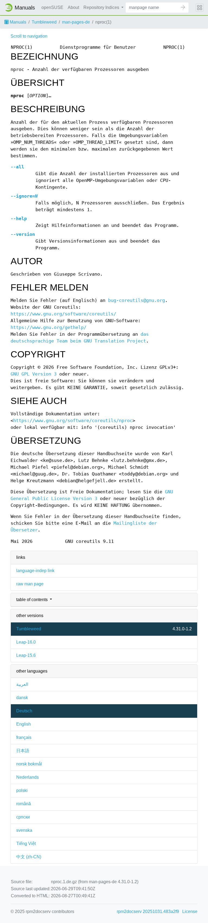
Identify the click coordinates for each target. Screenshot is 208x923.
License (189, 911)
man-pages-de (76, 22)
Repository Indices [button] (101, 7)
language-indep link (35, 570)
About (73, 7)
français (23, 737)
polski (22, 790)
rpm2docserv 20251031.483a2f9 (148, 911)
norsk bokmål (29, 764)
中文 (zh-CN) (28, 856)
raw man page (30, 584)
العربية (22, 684)
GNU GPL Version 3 (34, 374)
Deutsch (24, 711)
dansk (22, 697)
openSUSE (52, 7)
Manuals (17, 22)
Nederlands (27, 777)
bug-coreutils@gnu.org (136, 300)
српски (23, 817)
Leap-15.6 (26, 655)
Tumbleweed (44, 22)
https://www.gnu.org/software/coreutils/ (63, 314)
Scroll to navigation (29, 36)
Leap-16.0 (26, 642)
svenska (24, 830)
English (23, 724)
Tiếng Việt (26, 843)
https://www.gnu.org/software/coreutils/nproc (72, 420)
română (23, 803)
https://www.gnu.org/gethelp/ (48, 327)
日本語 (22, 750)
